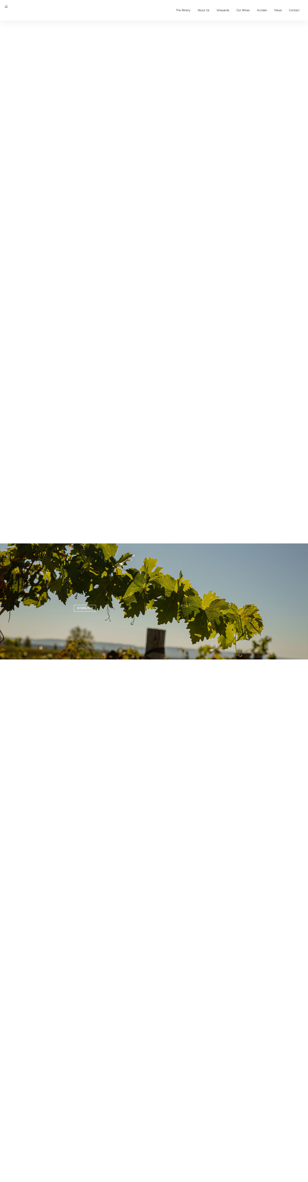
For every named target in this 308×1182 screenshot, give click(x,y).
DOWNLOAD (85, 608)
